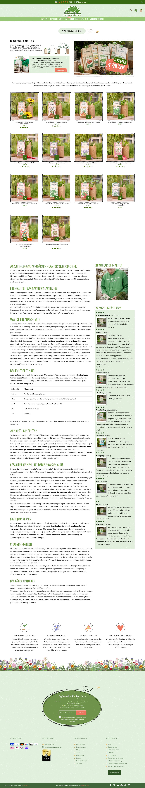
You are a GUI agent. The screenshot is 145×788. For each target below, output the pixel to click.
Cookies (111, 752)
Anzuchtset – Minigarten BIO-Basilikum (120, 122)
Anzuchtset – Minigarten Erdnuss (56, 122)
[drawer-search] (131, 11)
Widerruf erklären (114, 772)
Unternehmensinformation (117, 763)
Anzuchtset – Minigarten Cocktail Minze (57, 203)
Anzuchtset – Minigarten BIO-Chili (24, 163)
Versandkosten (85, 785)
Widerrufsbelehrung (115, 761)
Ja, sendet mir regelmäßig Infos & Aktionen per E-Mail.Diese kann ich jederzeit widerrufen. (73, 719)
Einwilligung (71, 719)
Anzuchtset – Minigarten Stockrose (120, 163)
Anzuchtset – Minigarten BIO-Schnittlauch (120, 204)
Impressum (112, 755)
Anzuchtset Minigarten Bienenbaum (56, 244)
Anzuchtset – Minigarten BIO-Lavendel (88, 163)
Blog (77, 750)
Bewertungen (81, 747)
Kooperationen (81, 761)
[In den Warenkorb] (25, 117)
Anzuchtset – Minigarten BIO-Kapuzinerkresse (25, 245)
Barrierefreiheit (113, 750)
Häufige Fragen (49, 744)
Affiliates (79, 763)
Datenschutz (112, 747)
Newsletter (80, 755)
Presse (78, 758)
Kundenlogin (80, 744)
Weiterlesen (60, 70)
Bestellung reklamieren (116, 758)
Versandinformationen (116, 766)
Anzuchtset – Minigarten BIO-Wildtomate (24, 203)
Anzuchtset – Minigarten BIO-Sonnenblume (25, 122)
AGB (109, 744)
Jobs (78, 752)
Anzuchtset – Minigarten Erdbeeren (88, 203)
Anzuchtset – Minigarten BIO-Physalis (88, 122)
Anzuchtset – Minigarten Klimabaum (56, 163)
